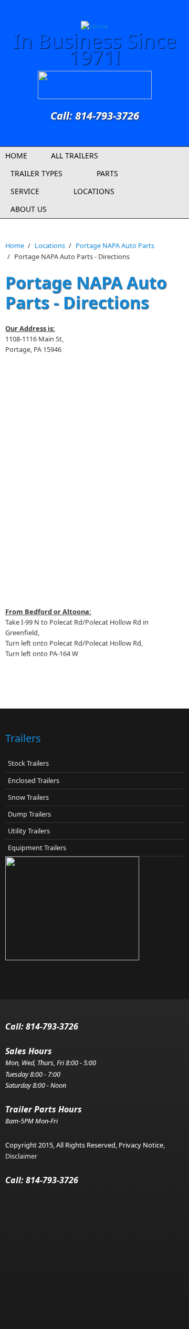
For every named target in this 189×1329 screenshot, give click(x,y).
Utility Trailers (29, 830)
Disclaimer (21, 1156)
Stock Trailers (28, 763)
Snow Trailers (28, 797)
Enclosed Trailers (33, 780)
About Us (28, 209)
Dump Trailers (29, 814)
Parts (107, 173)
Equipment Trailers (37, 847)
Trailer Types (36, 173)
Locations (94, 191)
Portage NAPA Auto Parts (115, 245)
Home (16, 155)
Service (24, 191)
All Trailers (74, 155)
